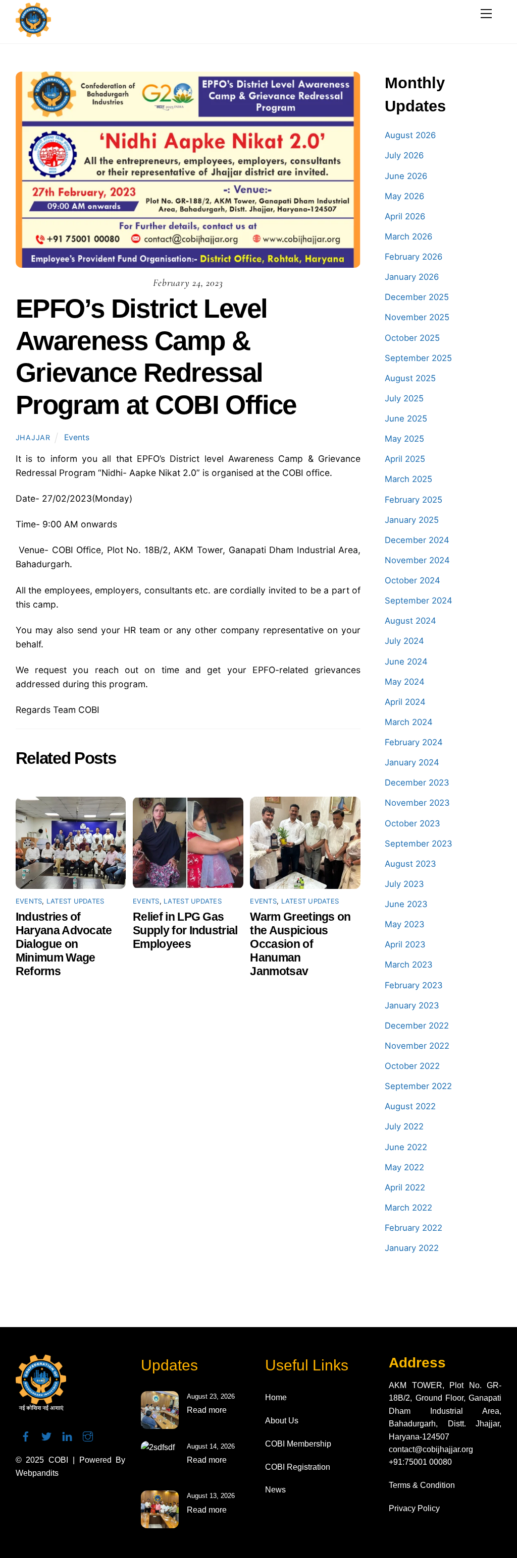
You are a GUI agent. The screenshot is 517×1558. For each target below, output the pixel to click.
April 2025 (405, 459)
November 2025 (417, 317)
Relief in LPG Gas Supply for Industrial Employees (185, 930)
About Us (281, 1420)
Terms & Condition (422, 1485)
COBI (58, 1460)
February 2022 (413, 1228)
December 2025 (417, 297)
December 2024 (417, 540)
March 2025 (408, 479)
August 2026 (410, 135)
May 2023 (405, 924)
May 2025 (404, 439)
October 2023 (412, 823)
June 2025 (406, 418)
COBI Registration (297, 1467)
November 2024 (417, 560)
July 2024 (404, 641)
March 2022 (408, 1208)
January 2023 (412, 1005)
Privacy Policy (414, 1508)
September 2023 (418, 843)
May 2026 (404, 196)
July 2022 (404, 1126)
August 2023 (410, 864)
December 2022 (417, 1026)
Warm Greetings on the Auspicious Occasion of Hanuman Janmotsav (300, 944)
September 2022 (418, 1086)
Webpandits (37, 1473)
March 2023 (409, 965)
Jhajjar (33, 437)
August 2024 (410, 621)
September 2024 (418, 600)
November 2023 (417, 803)
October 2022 (412, 1066)
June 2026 (406, 176)
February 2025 (413, 500)
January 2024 (412, 762)
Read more (207, 1410)
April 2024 (405, 702)
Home (276, 1397)
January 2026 (412, 277)
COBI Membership (298, 1444)
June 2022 (406, 1147)
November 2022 (417, 1046)
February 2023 (414, 985)
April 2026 (405, 216)
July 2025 (404, 398)
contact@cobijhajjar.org (431, 1449)
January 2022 (412, 1248)
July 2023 (404, 884)
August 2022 (410, 1106)
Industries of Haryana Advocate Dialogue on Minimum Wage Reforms (64, 944)
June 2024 (406, 661)
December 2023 (417, 782)
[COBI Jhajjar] (33, 33)
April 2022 (405, 1187)
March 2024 (409, 722)
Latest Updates (75, 901)
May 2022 (404, 1167)
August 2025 (410, 378)
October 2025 (412, 338)
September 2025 (418, 358)
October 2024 (412, 580)
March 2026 (408, 236)
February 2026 (413, 257)
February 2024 (414, 742)
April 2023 (405, 944)
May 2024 (405, 682)
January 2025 (412, 520)
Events (76, 437)
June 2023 (406, 904)
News (275, 1489)
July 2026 (404, 155)
